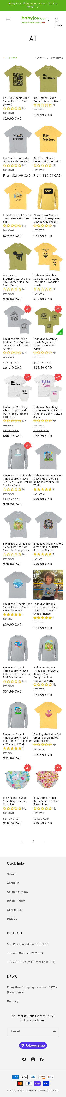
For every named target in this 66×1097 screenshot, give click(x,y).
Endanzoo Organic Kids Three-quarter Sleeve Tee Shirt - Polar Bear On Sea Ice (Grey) (17, 480)
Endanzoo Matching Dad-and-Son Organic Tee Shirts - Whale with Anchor (16, 344)
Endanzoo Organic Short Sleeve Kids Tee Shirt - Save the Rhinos (48, 547)
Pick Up (12, 918)
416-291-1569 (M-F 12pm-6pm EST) (31, 962)
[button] (8, 19)
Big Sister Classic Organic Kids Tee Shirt (46, 160)
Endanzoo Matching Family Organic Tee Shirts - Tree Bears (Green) (45, 344)
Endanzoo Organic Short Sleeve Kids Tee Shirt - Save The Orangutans (18, 547)
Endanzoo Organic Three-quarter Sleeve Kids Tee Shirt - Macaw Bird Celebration (16, 672)
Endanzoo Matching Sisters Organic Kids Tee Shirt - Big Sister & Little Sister (47, 412)
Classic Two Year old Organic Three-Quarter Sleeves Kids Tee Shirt (47, 218)
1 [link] (22, 841)
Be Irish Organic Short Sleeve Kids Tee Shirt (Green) (16, 101)
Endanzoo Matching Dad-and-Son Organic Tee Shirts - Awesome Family (46, 280)
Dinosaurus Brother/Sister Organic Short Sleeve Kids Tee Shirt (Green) (16, 280)
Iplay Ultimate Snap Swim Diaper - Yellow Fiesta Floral (45, 801)
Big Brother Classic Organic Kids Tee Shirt (46, 99)
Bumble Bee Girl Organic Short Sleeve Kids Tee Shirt (17, 218)
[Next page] (43, 840)
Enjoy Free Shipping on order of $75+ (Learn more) (32, 990)
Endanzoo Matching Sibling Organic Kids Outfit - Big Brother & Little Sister (15, 412)
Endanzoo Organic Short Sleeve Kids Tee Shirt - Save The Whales (18, 607)
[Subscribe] (54, 1031)
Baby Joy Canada (26, 1090)
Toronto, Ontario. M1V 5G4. (25, 953)
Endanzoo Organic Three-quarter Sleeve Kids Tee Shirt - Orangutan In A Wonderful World (45, 674)
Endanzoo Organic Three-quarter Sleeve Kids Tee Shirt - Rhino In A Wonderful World (17, 739)
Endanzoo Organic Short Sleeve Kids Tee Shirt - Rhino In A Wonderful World (48, 480)
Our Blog (13, 1001)
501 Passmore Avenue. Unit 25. (28, 944)
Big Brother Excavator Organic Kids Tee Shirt (16, 160)
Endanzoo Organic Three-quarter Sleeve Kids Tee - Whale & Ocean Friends (45, 609)
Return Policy (16, 901)
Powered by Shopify (47, 1090)
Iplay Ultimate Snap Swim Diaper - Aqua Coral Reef (15, 801)
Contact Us (14, 909)
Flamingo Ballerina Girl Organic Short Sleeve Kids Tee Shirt (47, 737)
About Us (13, 883)
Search (11, 874)
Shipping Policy (17, 892)
